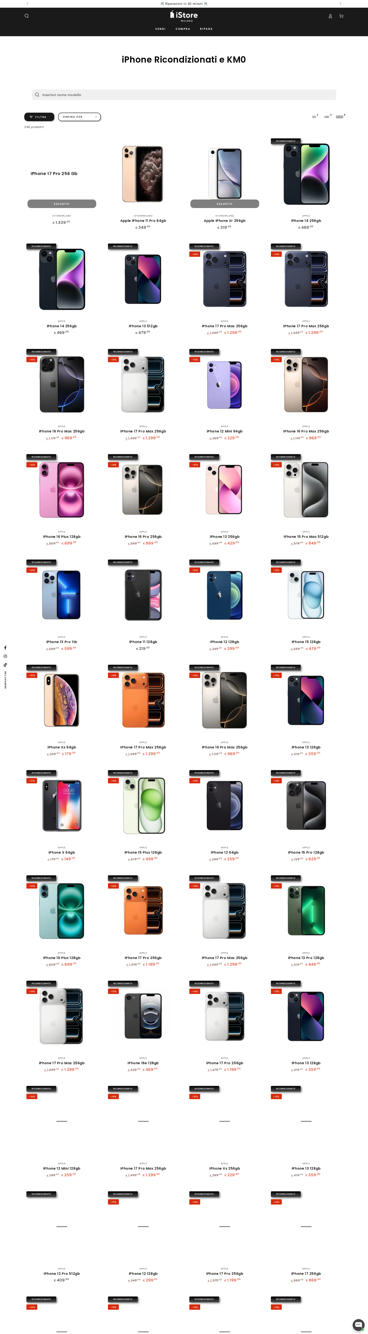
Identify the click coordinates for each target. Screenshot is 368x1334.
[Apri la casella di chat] (359, 1325)
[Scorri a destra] (340, 4)
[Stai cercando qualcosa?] (37, 95)
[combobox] (176, 94)
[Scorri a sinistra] (28, 4)
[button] (26, 16)
